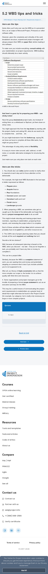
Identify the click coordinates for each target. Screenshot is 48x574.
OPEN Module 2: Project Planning (13, 19)
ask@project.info (12, 510)
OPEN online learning (11, 390)
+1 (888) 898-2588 (13, 515)
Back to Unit (24, 333)
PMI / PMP (6, 460)
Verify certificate (12, 521)
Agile (4, 472)
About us (6, 445)
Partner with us (12, 504)
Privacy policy (34, 542)
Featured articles (10, 434)
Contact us (10, 498)
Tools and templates (11, 428)
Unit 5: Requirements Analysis (31, 19)
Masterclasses (8, 402)
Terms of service (13, 542)
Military (5, 413)
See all (5, 483)
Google (5, 478)
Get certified (8, 396)
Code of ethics (8, 440)
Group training (8, 407)
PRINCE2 (6, 466)
